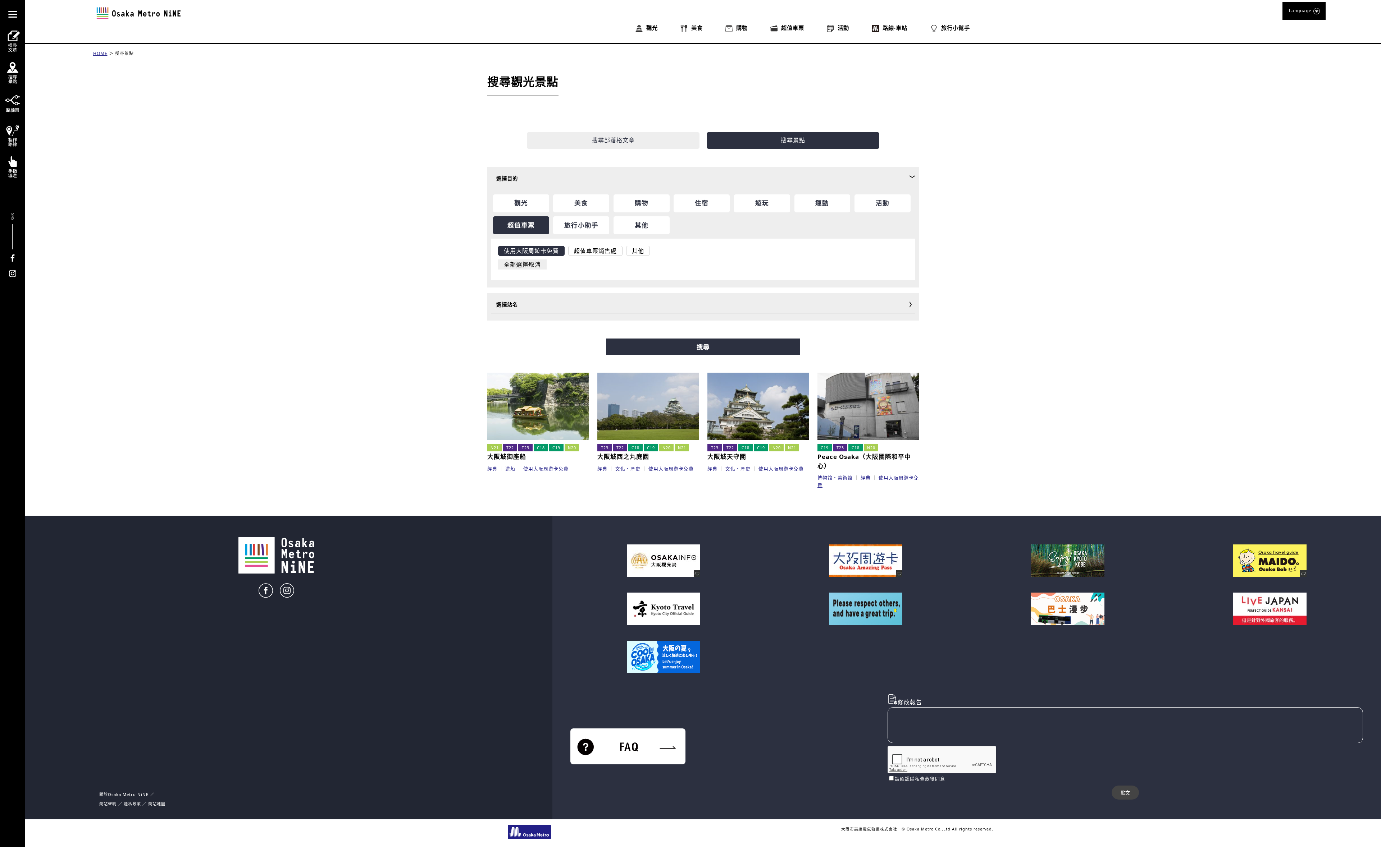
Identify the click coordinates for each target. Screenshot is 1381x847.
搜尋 (703, 347)
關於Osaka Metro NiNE (124, 794)
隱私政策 (133, 803)
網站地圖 (156, 803)
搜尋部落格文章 (613, 140)
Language (1300, 11)
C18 (541, 447)
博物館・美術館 (835, 477)
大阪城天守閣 (726, 456)
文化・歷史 (628, 468)
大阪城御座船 (506, 456)
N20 (572, 447)
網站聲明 (108, 803)
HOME (100, 53)
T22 (510, 447)
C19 (556, 447)
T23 (525, 447)
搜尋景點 (124, 53)
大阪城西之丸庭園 (623, 456)
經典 (492, 468)
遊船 (510, 468)
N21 (495, 447)
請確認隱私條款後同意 (920, 778)
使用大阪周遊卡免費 (546, 468)
